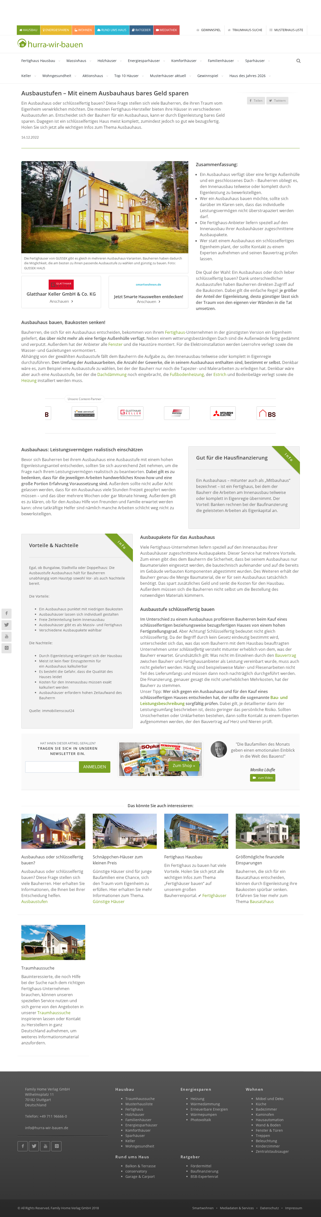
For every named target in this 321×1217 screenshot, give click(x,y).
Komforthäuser (184, 60)
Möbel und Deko (269, 1098)
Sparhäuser (255, 60)
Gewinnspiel (210, 30)
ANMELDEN (94, 767)
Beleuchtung (266, 1140)
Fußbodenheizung (187, 374)
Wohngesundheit (56, 75)
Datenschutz (269, 1208)
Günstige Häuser (109, 901)
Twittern (279, 100)
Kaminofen (265, 1114)
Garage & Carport (140, 1176)
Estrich (219, 374)
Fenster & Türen (269, 1130)
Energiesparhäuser (144, 60)
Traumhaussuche (53, 1012)
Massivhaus (76, 60)
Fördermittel (201, 1166)
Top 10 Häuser (126, 75)
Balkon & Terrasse (140, 1166)
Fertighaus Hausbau (38, 60)
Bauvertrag (285, 655)
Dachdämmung (112, 374)
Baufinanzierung (204, 1171)
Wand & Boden (268, 1125)
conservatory (136, 1171)
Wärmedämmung (205, 1104)
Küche (261, 1104)
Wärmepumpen (204, 1114)
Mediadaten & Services (237, 1208)
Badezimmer (266, 1109)
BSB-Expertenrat (204, 1176)
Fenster (115, 344)
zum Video (265, 778)
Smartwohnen (203, 1208)
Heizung (29, 380)
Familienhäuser (221, 60)
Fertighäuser (214, 895)
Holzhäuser (107, 60)
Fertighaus (175, 332)
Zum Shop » (184, 765)
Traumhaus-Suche (247, 30)
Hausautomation (270, 1119)
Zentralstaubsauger (272, 1151)
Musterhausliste (139, 1104)
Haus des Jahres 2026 (247, 75)
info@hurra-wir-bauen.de (46, 1127)
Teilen (257, 100)
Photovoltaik (201, 1119)
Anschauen (59, 301)
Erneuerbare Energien (209, 1109)
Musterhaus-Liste (288, 30)
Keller (26, 75)
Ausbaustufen (34, 901)
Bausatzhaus (262, 901)
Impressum (293, 1208)
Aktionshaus (93, 75)
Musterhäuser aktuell (168, 75)
